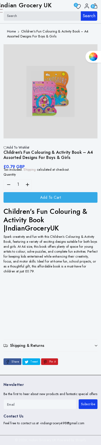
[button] (50, 345)
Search (89, 16)
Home (11, 31)
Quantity (10, 174)
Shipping (29, 169)
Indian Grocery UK (42, 440)
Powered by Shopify (71, 440)
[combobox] (50, 16)
